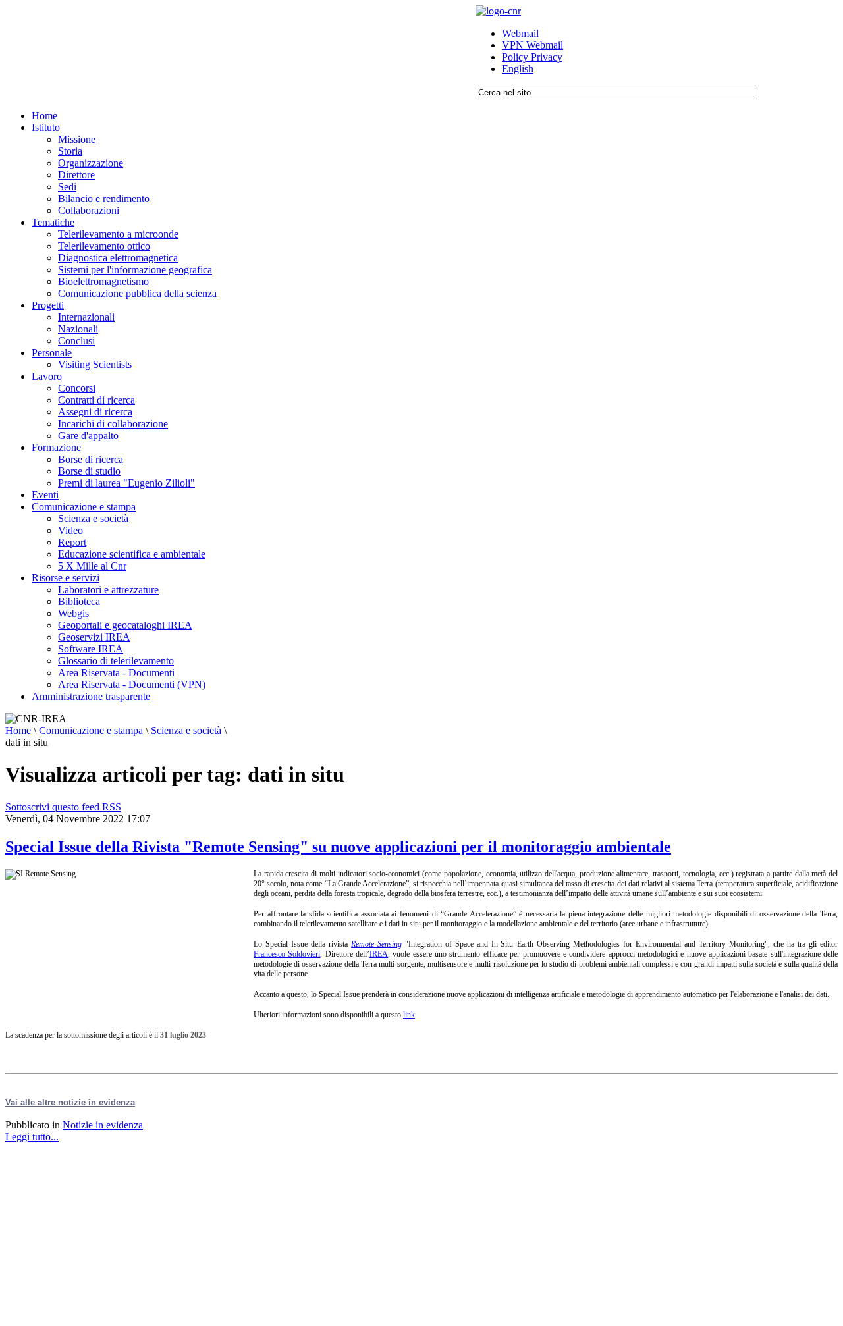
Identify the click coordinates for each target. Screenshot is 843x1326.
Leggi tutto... (32, 1136)
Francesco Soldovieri (287, 954)
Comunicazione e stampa (91, 730)
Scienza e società (186, 730)
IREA (378, 954)
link (409, 1014)
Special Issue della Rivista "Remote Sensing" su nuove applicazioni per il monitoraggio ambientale (338, 846)
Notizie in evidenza (103, 1124)
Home (18, 730)
